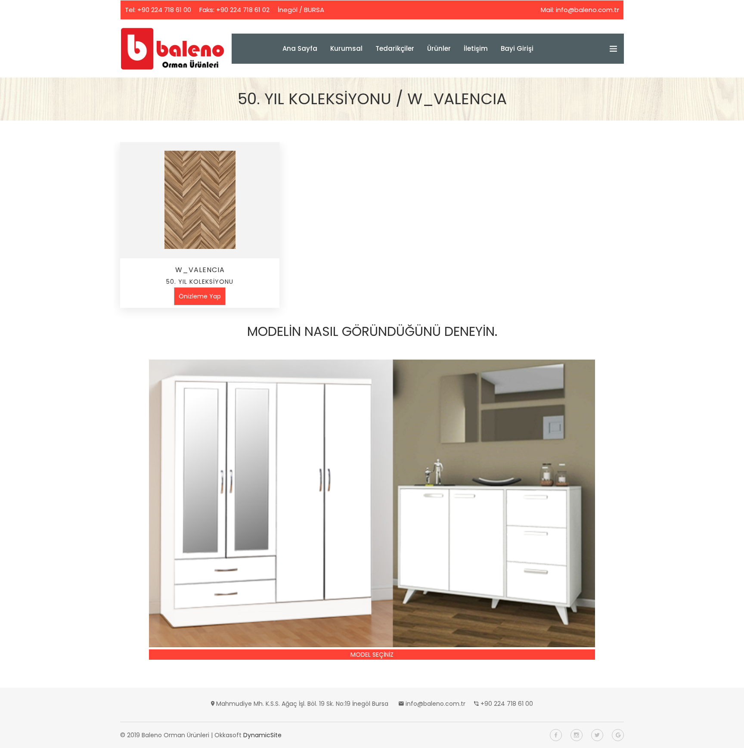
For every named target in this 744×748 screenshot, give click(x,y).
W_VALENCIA (200, 270)
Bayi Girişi (517, 48)
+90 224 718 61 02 (243, 9)
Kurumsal (346, 48)
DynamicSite (262, 735)
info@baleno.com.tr (587, 9)
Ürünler (439, 48)
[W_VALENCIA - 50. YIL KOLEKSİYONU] (200, 200)
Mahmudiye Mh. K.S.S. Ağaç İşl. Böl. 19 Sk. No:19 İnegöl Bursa (302, 703)
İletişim (476, 48)
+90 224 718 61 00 (164, 9)
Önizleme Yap (200, 296)
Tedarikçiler (394, 48)
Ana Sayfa (299, 48)
